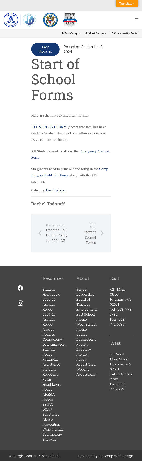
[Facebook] (20, 288)
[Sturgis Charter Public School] (21, 20)
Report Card (86, 364)
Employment (86, 309)
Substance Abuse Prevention (51, 419)
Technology (52, 434)
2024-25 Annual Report (49, 319)
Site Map (50, 439)
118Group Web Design (116, 455)
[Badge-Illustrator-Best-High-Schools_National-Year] (70, 20)
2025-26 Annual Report (49, 304)
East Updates (56, 190)
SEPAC (48, 404)
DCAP (47, 409)
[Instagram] (20, 303)
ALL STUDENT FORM (49, 127)
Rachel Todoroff (48, 203)
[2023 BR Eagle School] (50, 20)
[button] (136, 20)
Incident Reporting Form (50, 374)
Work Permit (53, 429)
